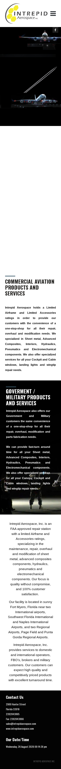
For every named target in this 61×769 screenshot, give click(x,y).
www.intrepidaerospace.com (20, 728)
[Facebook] (55, 30)
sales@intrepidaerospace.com (21, 723)
